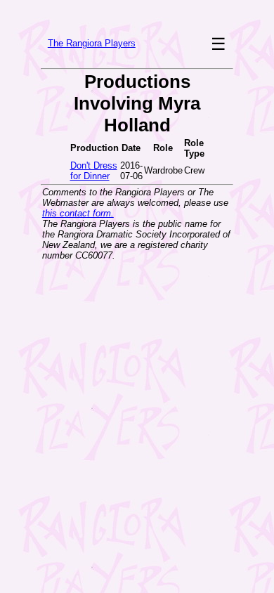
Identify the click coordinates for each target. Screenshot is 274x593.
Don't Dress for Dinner (93, 170)
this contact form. (78, 213)
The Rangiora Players (92, 43)
